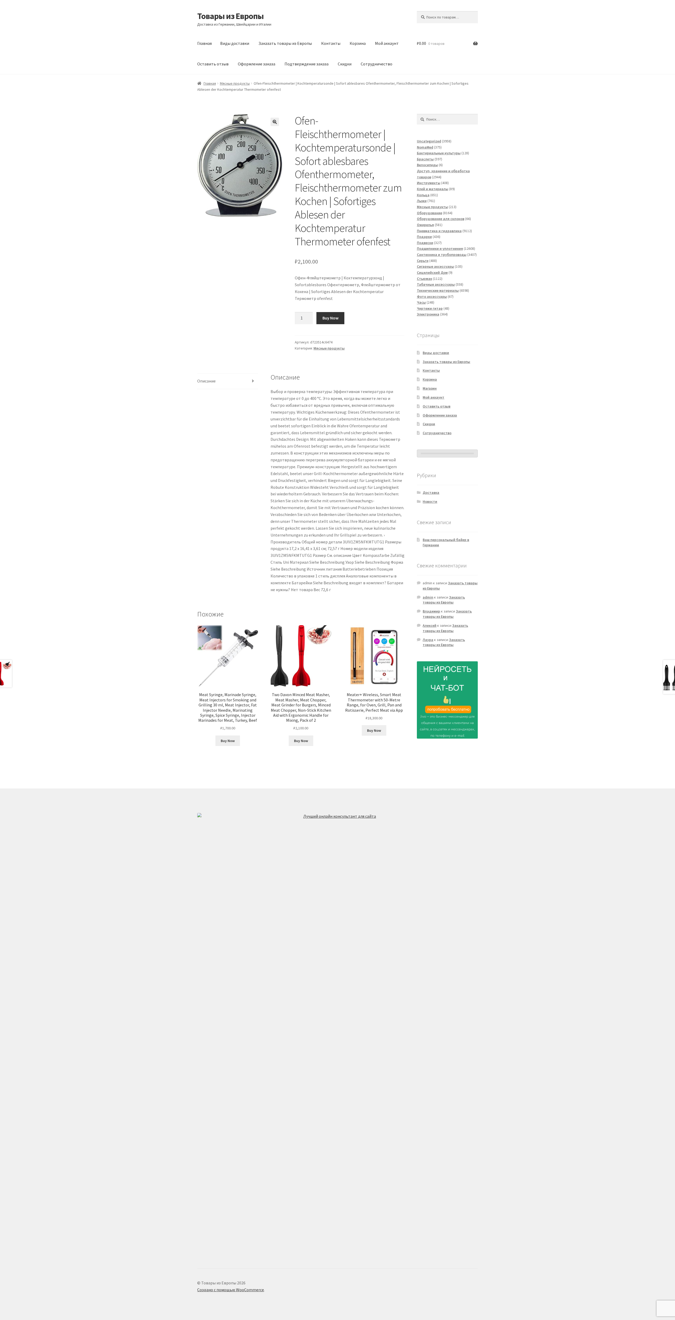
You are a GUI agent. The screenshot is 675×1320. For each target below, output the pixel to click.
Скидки (344, 63)
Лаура (428, 639)
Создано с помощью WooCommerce (230, 1289)
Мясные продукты (235, 83)
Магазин (430, 388)
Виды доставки (234, 43)
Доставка (431, 492)
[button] (275, 122)
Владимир (431, 611)
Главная (204, 43)
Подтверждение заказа (307, 63)
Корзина (358, 43)
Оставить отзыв (213, 63)
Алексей (429, 625)
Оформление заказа (256, 63)
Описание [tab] (206, 381)
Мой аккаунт (387, 43)
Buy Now (330, 318)
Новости (430, 501)
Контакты (330, 43)
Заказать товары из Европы (285, 43)
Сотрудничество (376, 63)
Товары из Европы (230, 16)
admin (428, 597)
